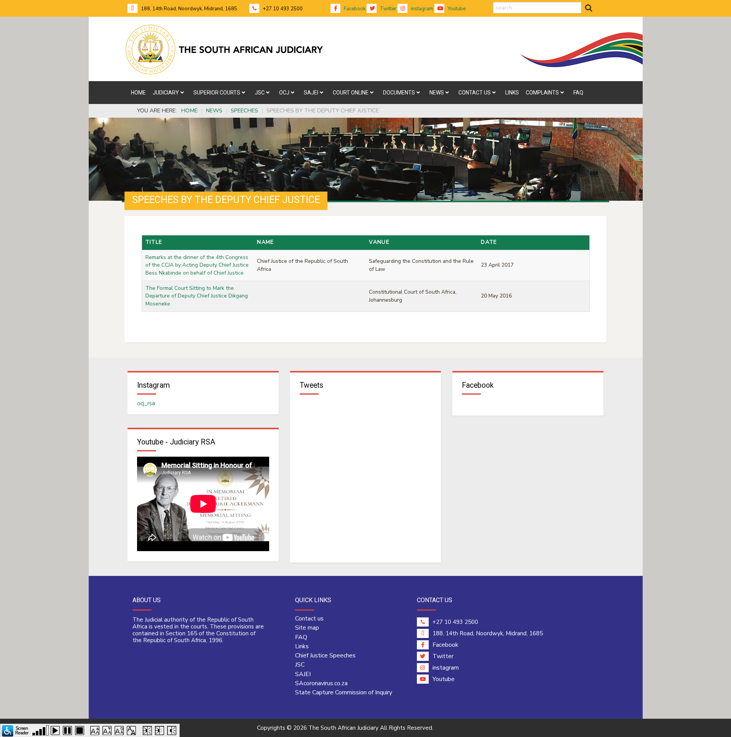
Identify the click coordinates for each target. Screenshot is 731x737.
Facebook (354, 8)
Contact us (309, 618)
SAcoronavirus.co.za (321, 683)
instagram (421, 8)
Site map (307, 627)
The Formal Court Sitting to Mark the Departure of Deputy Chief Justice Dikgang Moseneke (196, 296)
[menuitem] (138, 92)
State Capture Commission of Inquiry (343, 692)
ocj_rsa (146, 403)
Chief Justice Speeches (325, 655)
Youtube (456, 8)
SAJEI (303, 674)
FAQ (301, 637)
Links (302, 646)
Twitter (387, 8)
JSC (300, 664)
